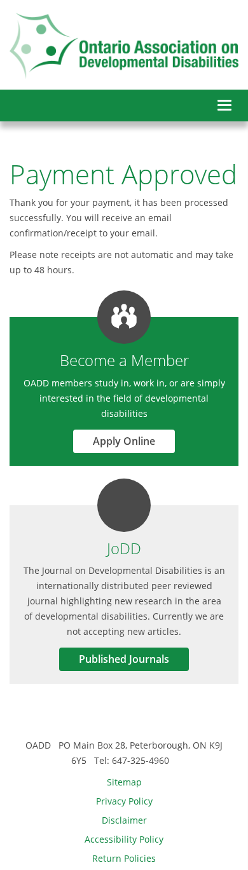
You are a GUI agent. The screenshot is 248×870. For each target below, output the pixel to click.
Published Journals (124, 659)
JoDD (124, 548)
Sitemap (124, 782)
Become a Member (124, 360)
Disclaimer (124, 820)
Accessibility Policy (124, 839)
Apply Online (124, 441)
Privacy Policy (124, 801)
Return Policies (124, 858)
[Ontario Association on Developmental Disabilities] (124, 46)
